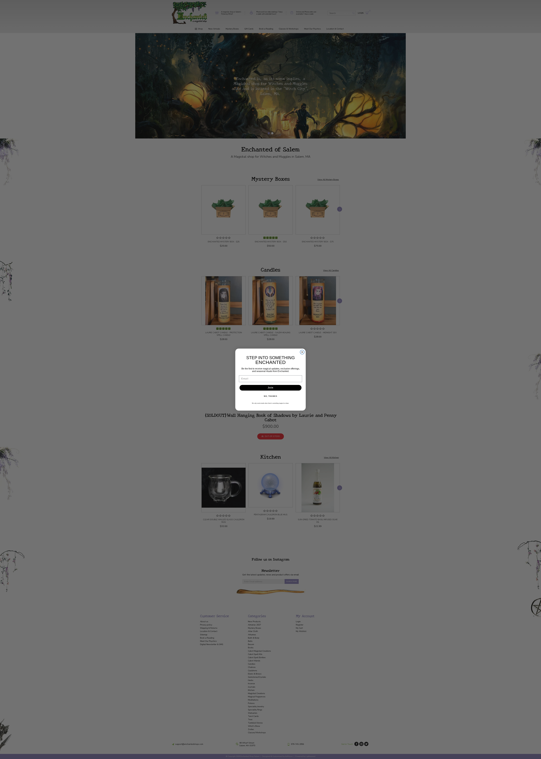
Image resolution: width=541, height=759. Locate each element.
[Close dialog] (302, 352)
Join (270, 387)
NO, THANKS (270, 396)
